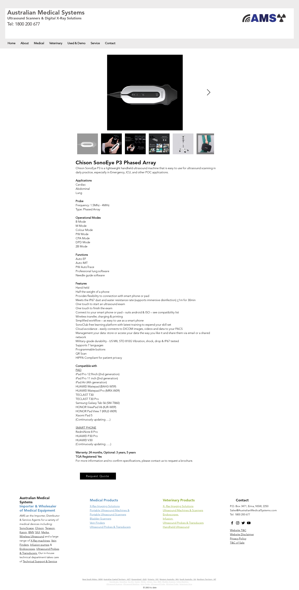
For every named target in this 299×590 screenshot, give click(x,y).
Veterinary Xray (185, 584)
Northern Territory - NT (206, 579)
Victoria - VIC (78, 30)
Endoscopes (27, 549)
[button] (39, 43)
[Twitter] (243, 523)
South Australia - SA (113, 30)
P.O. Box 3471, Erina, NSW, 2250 (249, 506)
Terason (50, 528)
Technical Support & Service (40, 561)
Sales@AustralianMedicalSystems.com (253, 510)
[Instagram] (237, 523)
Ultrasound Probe (158, 584)
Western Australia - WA (93, 30)
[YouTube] (249, 523)
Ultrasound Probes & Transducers (183, 522)
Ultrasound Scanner (114, 584)
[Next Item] (209, 92)
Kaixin (23, 532)
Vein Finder (145, 584)
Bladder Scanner (168, 582)
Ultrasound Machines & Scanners (183, 510)
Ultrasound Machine (131, 584)
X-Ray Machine (182, 582)
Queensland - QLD (63, 30)
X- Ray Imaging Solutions (178, 506)
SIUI (37, 532)
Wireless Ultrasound (32, 536)
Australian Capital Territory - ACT (41, 30)
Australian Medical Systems (46, 12)
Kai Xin (131, 582)
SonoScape (27, 528)
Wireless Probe (172, 584)
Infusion (168, 518)
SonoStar (123, 582)
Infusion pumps (39, 544)
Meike (45, 532)
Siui (155, 582)
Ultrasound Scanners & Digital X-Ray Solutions (44, 18)
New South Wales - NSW (17, 30)
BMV (31, 532)
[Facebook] (232, 523)
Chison (39, 528)
